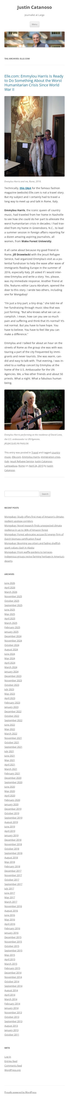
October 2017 (11, 879)
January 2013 (11, 1030)
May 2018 (9, 862)
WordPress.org (12, 1070)
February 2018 (12, 866)
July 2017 (9, 888)
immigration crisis (50, 457)
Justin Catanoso (34, 7)
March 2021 (10, 769)
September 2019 (13, 817)
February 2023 (12, 702)
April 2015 (9, 959)
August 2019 (11, 822)
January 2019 (11, 835)
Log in (7, 1056)
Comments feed (13, 1065)
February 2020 (12, 800)
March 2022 (10, 733)
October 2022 (11, 716)
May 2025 (9, 614)
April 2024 (9, 662)
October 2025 (11, 600)
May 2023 (9, 693)
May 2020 (9, 791)
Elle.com (16, 457)
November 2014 (13, 977)
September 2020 (13, 782)
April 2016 (9, 924)
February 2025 (12, 627)
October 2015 (11, 946)
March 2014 (10, 999)
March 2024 (10, 667)
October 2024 (11, 645)
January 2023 (11, 707)
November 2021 (13, 738)
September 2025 (13, 605)
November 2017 (13, 875)
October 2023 (11, 685)
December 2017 (12, 870)
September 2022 (13, 720)
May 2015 (9, 955)
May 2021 (9, 760)
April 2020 (9, 795)
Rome (21, 465)
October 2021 (11, 742)
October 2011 (11, 1034)
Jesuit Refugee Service (22, 461)
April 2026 (9, 587)
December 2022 (12, 711)
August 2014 (11, 990)
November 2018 (13, 844)
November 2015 (13, 941)
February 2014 (12, 1003)
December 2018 (12, 839)
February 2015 (12, 968)
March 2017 (10, 901)
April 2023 (9, 698)
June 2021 (9, 755)
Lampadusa (10, 465)
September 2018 (13, 853)
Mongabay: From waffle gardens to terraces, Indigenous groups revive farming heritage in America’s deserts (34, 556)
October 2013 (11, 1017)
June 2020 (9, 786)
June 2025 (9, 609)
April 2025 (9, 618)
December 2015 (12, 937)
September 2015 (13, 950)
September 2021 (13, 747)
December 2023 (12, 676)
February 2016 (12, 928)
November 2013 (13, 1012)
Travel (34, 452)
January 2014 (11, 1008)
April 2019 (9, 831)
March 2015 (10, 963)
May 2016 (9, 919)
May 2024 (9, 658)
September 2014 (13, 986)
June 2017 (9, 893)
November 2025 (13, 596)
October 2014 (11, 981)
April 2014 (9, 994)
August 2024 (11, 649)
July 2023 (9, 689)
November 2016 (13, 906)
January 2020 (11, 804)
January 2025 (11, 631)
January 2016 (11, 932)
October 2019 (11, 813)
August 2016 (11, 910)
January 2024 (11, 671)
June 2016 (9, 915)
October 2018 (11, 848)
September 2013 (13, 1021)
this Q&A (25, 188)
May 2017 (9, 897)
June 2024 (9, 654)
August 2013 (11, 1025)
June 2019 (9, 826)
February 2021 (12, 773)
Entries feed (10, 1061)
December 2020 (12, 778)
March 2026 (10, 592)
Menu (34, 24)
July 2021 (9, 751)
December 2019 (12, 809)
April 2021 (9, 764)
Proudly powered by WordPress (20, 1092)
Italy (6, 461)
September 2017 (13, 884)
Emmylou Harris (31, 457)
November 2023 (13, 680)
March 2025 (10, 623)
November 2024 (13, 640)
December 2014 (12, 972)
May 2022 (9, 729)
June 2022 (9, 724)
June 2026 (9, 583)
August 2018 (11, 857)
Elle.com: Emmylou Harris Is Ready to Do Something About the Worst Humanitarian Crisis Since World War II (33, 83)
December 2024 (12, 636)
